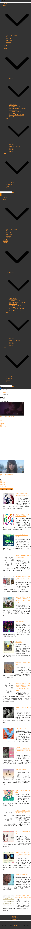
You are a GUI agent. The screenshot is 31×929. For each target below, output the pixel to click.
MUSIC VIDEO (10, 183)
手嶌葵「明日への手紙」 (6, 474)
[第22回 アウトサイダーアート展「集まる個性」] (8, 524)
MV (1, 420)
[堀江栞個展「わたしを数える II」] (8, 673)
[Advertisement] (15, 443)
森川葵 (2, 425)
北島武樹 (2, 484)
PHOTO (5, 48)
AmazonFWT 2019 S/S (15, 113)
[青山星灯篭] (8, 652)
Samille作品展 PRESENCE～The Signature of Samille (23, 494)
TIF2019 (11, 148)
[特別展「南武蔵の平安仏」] (8, 885)
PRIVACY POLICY (17, 919)
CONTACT (15, 918)
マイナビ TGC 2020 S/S (15, 106)
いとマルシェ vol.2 (20, 769)
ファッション (9, 37)
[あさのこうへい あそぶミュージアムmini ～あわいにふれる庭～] (8, 862)
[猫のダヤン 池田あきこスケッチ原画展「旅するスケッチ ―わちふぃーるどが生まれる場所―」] (8, 607)
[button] (17, 33)
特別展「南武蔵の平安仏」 (22, 875)
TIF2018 (11, 150)
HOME (5, 4)
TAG (7, 188)
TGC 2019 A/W (13, 110)
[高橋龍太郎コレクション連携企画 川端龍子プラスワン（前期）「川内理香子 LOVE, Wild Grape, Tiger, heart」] (8, 693)
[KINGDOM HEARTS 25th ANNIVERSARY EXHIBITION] (8, 906)
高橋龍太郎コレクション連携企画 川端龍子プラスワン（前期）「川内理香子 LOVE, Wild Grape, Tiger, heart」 (22, 687)
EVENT (5, 45)
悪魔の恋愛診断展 (20, 621)
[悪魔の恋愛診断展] (8, 631)
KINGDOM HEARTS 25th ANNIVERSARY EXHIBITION (23, 896)
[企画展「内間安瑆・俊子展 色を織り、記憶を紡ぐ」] (8, 821)
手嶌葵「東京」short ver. (7, 417)
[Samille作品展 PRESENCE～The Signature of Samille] (8, 504)
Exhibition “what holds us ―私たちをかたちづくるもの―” (22, 578)
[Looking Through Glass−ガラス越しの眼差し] (8, 566)
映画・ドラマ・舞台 (11, 35)
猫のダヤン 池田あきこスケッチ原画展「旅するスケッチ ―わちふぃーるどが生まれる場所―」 (22, 599)
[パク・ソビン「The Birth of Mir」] (8, 717)
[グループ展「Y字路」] (8, 738)
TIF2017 (11, 151)
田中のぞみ (3, 427)
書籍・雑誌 (9, 40)
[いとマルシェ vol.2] (8, 780)
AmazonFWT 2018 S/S (15, 116)
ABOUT (14, 916)
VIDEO (5, 153)
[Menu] (1, 194)
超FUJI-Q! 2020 (13, 105)
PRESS (8, 186)
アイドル (8, 42)
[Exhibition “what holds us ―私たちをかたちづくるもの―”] (8, 586)
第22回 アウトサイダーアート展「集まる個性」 (22, 515)
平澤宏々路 (3, 486)
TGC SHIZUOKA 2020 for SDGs (17, 108)
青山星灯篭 (18, 642)
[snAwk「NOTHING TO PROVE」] (8, 545)
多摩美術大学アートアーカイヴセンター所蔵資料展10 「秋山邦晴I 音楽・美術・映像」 (23, 749)
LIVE (7, 118)
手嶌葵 (2, 423)
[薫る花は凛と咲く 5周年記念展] (8, 842)
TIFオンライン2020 (14, 146)
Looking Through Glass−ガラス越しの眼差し (23, 556)
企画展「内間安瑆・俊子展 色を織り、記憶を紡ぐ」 (22, 811)
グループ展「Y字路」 (21, 728)
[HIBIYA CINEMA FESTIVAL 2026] (8, 800)
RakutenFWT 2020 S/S (15, 111)
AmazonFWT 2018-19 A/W (16, 115)
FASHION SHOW (10, 78)
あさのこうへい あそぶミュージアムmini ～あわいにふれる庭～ (22, 854)
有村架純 (2, 483)
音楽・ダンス (9, 38)
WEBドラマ (9, 184)
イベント (8, 43)
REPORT (5, 47)
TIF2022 (11, 145)
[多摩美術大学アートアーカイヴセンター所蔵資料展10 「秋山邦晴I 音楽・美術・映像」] (8, 757)
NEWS (4, 5)
